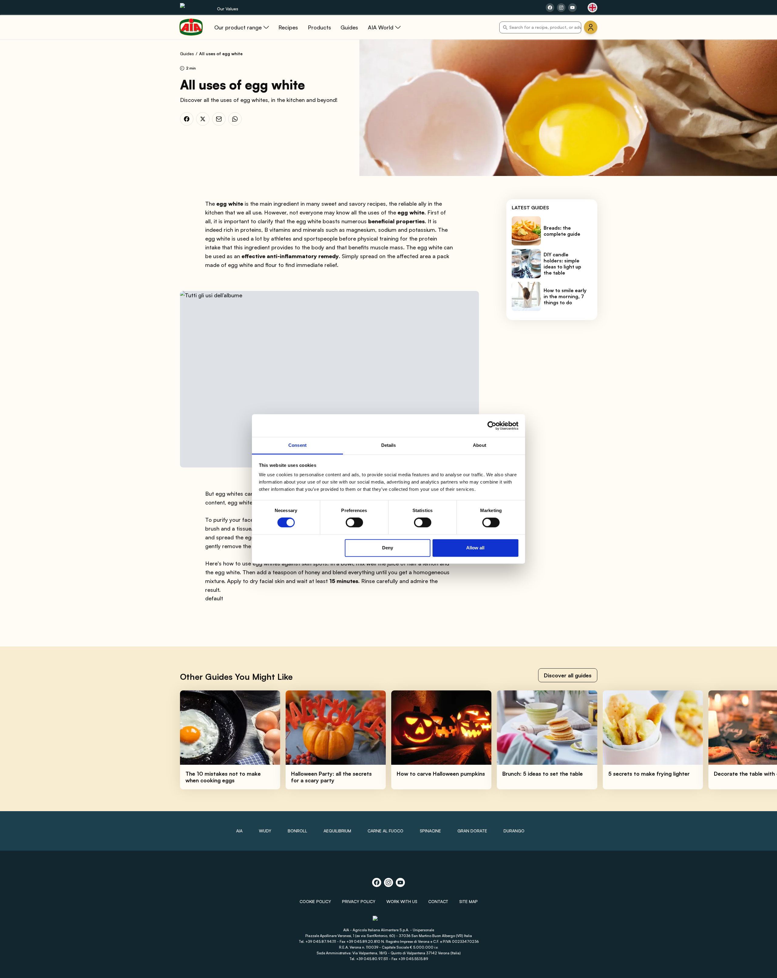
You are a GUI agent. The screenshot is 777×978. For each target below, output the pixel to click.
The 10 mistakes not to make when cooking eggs (223, 777)
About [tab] (479, 445)
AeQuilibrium (337, 830)
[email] (219, 119)
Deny (387, 547)
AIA (239, 830)
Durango (514, 830)
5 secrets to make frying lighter (649, 773)
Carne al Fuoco (385, 830)
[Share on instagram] (561, 7)
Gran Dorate (472, 830)
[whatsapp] (235, 119)
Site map (468, 901)
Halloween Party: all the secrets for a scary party (331, 777)
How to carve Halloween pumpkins (441, 773)
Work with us (401, 901)
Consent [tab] (297, 445)
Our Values (227, 8)
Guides (187, 53)
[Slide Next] (759, 740)
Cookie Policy (315, 901)
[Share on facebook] (550, 7)
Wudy (265, 830)
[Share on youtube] (572, 7)
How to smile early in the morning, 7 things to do (565, 296)
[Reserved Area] (590, 27)
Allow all (475, 547)
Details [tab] (388, 445)
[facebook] (186, 119)
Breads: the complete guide (562, 231)
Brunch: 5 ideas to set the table (542, 773)
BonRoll (297, 830)
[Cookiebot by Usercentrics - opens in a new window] (491, 425)
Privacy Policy (358, 901)
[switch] (354, 523)
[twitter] (202, 119)
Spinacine (430, 830)
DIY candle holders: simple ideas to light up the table (562, 263)
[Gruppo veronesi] (389, 921)
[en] (592, 7)
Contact (438, 901)
